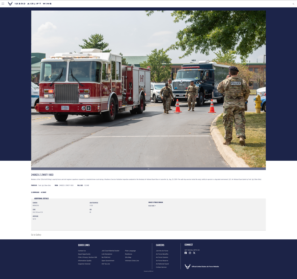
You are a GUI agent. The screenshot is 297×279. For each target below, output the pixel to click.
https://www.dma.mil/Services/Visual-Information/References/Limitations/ (198, 211)
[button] (2, 3)
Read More (151, 206)
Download (36, 192)
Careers (160, 245)
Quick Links (84, 245)
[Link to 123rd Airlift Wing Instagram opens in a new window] (190, 253)
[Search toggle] (293, 3)
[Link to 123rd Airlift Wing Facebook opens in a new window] (186, 253)
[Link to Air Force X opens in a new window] (194, 253)
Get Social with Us (192, 250)
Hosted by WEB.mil (148, 271)
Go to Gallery (36, 234)
